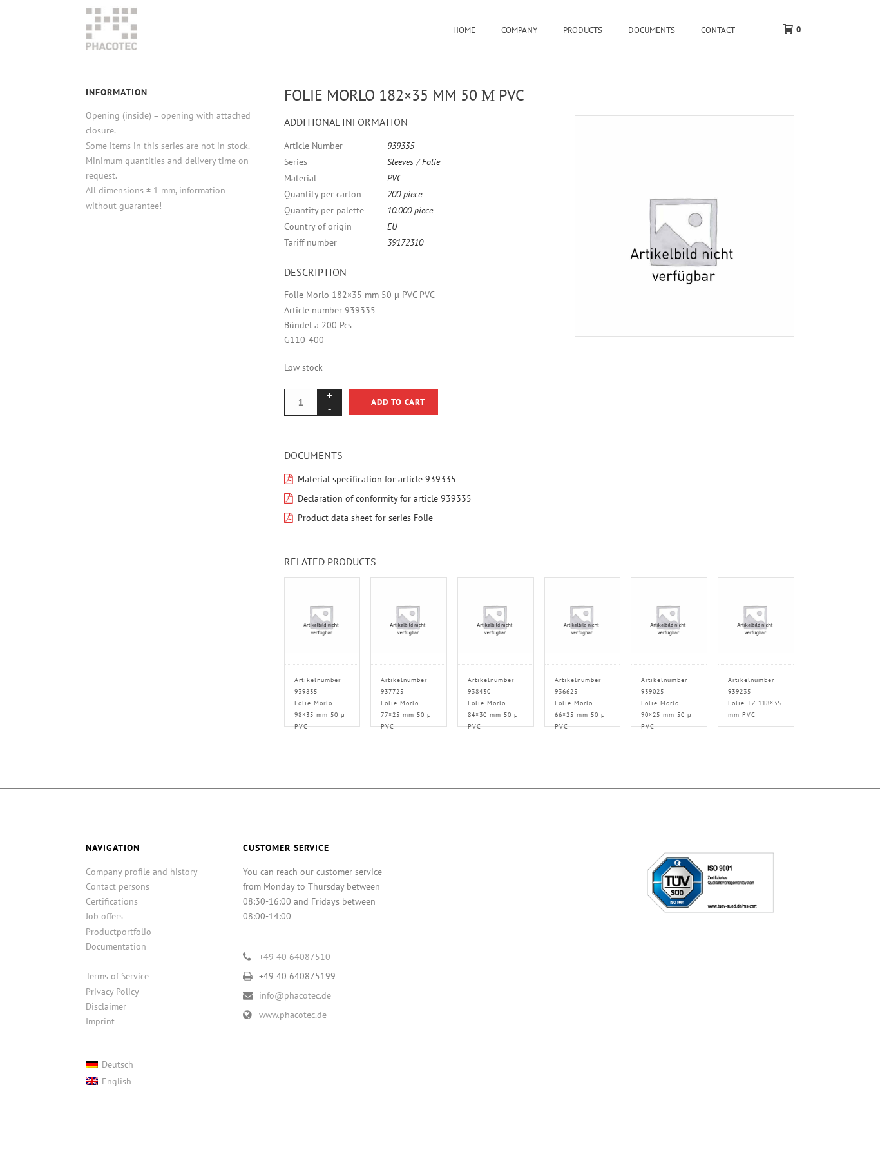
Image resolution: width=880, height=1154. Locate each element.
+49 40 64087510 (294, 957)
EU (392, 226)
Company (519, 29)
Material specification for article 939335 (377, 479)
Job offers (104, 916)
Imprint (100, 1021)
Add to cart (398, 401)
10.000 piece (410, 210)
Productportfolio (118, 931)
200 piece (404, 194)
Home (464, 29)
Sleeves (400, 162)
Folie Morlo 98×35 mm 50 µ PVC (319, 703)
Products (582, 29)
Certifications (112, 901)
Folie (431, 162)
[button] (769, 140)
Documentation (116, 946)
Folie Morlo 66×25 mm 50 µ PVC (580, 703)
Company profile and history (142, 871)
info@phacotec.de (295, 995)
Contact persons (117, 886)
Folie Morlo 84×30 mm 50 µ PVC (493, 703)
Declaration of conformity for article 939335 (385, 498)
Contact (718, 29)
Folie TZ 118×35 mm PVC (754, 697)
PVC (394, 178)
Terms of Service (117, 976)
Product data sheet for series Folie (365, 517)
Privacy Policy (112, 991)
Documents (651, 29)
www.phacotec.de (293, 1015)
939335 (400, 146)
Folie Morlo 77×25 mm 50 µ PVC (406, 703)
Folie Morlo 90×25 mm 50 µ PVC (666, 703)
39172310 (405, 242)
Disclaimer (106, 1006)
